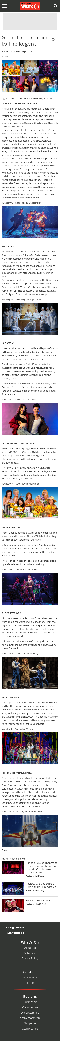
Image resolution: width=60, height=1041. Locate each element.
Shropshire (30, 1023)
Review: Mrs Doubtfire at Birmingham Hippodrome (41, 885)
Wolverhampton (30, 1018)
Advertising (30, 977)
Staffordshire (15, 932)
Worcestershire (30, 1012)
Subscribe (30, 953)
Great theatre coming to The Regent (28, 40)
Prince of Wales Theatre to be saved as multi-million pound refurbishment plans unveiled (42, 867)
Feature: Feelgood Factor (41, 900)
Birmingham (30, 1002)
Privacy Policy (30, 958)
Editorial (30, 982)
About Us (30, 947)
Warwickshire (30, 1007)
